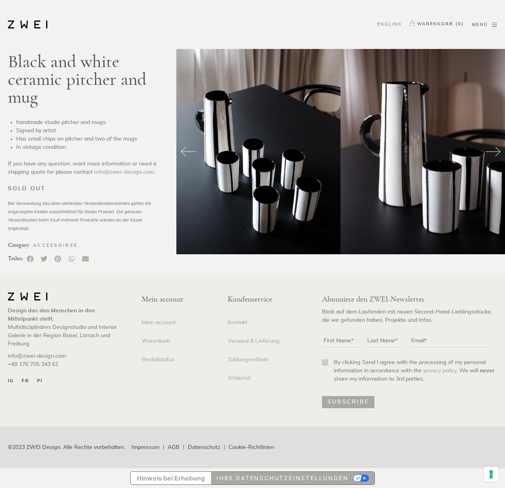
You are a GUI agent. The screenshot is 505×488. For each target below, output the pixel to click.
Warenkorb (156, 341)
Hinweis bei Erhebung (171, 478)
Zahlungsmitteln (248, 359)
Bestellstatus (158, 359)
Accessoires (55, 245)
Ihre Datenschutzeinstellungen (282, 478)
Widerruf (239, 378)
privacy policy (439, 371)
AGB (174, 447)
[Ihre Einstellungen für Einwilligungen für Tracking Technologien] (491, 474)
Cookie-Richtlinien (251, 447)
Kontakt (237, 322)
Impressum (145, 447)
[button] (30, 259)
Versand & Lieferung (254, 341)
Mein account (159, 322)
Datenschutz (204, 447)
